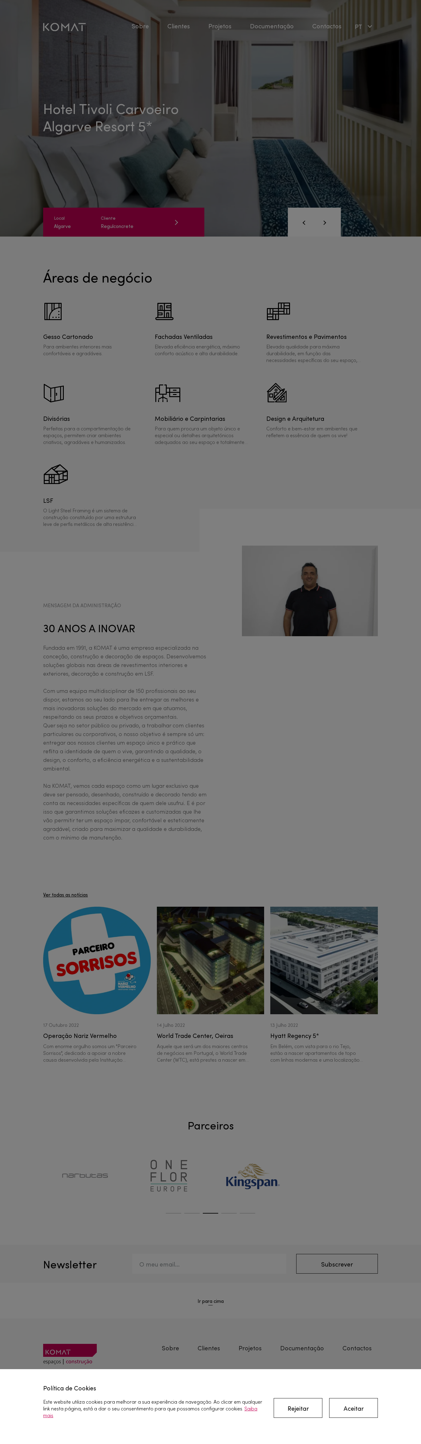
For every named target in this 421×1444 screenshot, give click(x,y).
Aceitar (354, 1408)
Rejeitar (298, 1408)
